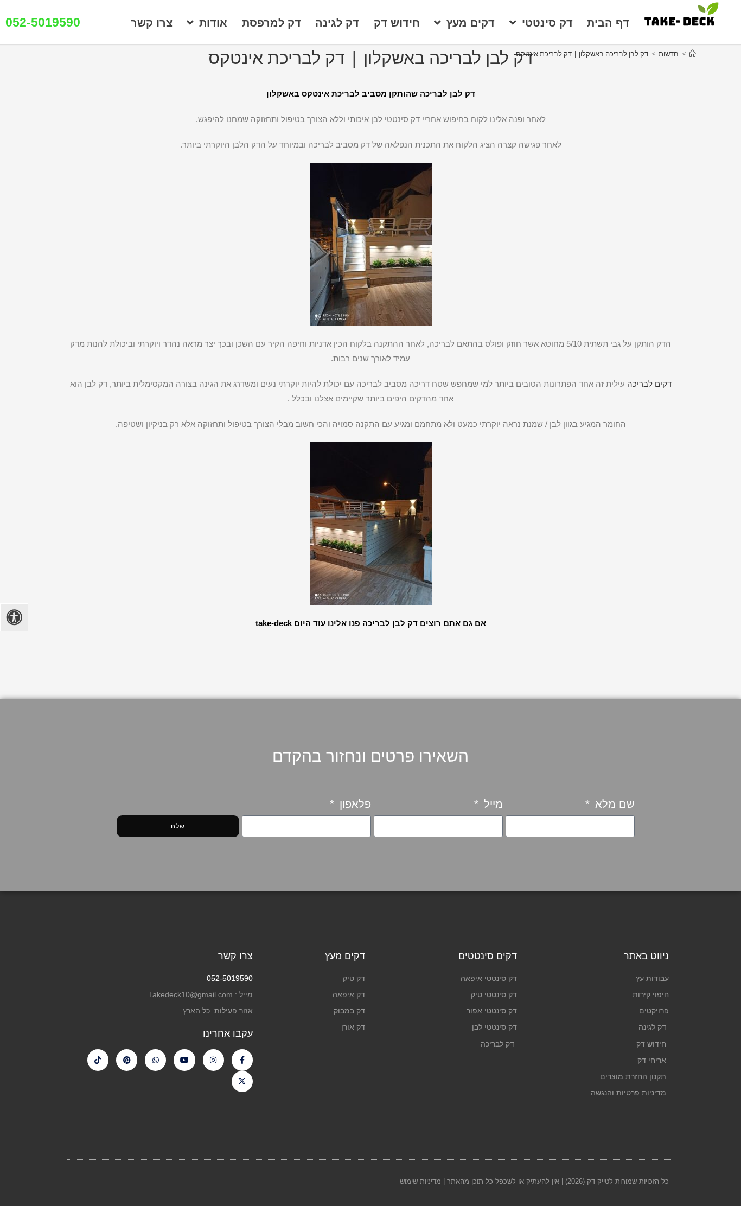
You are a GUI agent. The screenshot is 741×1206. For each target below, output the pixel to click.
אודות (213, 23)
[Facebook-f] (242, 1059)
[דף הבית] (692, 54)
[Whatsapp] (155, 1059)
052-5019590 (42, 22)
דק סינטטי (547, 23)
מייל (492, 804)
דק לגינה (337, 23)
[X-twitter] (242, 1081)
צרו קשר (152, 23)
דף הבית (608, 23)
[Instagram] (213, 1059)
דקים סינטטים (487, 955)
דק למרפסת (271, 23)
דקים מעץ (470, 23)
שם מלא (613, 804)
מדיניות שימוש (421, 1181)
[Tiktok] (97, 1059)
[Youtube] (184, 1059)
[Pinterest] (126, 1059)
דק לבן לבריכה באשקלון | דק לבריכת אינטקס (582, 54)
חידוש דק (397, 23)
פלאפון (353, 804)
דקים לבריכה (649, 383)
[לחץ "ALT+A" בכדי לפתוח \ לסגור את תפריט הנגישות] (14, 617)
